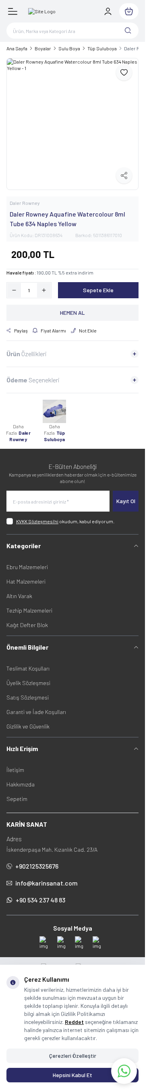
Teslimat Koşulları (28, 668)
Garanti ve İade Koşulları (36, 711)
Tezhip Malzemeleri (29, 610)
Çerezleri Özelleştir (72, 1055)
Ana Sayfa (16, 48)
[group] (72, 124)
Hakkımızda (20, 784)
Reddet (74, 1021)
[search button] (128, 31)
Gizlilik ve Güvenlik (28, 726)
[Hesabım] (108, 11)
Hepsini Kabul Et (72, 1074)
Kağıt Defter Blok (27, 624)
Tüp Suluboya (102, 48)
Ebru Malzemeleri (27, 567)
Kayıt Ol (125, 500)
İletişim (15, 769)
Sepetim (16, 798)
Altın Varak (19, 595)
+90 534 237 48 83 (40, 900)
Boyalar (43, 48)
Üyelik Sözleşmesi (28, 682)
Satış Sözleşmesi (27, 697)
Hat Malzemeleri (26, 581)
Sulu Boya (69, 48)
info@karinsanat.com (46, 883)
